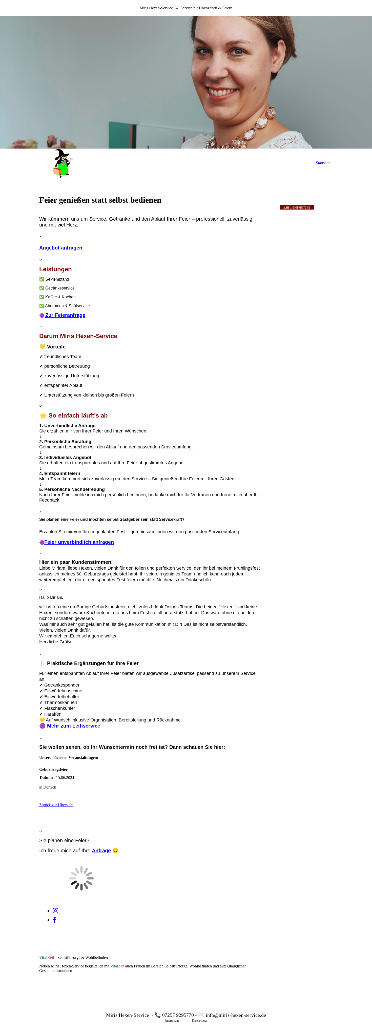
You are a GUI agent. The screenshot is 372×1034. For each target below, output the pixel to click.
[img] (186, 82)
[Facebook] (54, 920)
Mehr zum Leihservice (73, 726)
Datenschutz (199, 1020)
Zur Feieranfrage (65, 315)
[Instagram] (55, 910)
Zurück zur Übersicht (56, 805)
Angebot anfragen (60, 248)
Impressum (172, 1020)
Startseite (323, 163)
